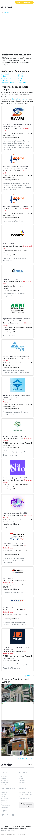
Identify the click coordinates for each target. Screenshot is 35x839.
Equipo (3, 796)
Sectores (4, 782)
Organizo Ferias (24, 798)
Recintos (4, 785)
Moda (20, 78)
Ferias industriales (7, 82)
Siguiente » (28, 675)
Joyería (20, 74)
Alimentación (5, 74)
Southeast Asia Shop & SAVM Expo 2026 (17, 206)
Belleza (3, 76)
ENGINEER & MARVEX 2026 (13, 543)
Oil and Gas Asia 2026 (10, 279)
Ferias (4, 772)
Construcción (6, 78)
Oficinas (4, 801)
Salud (20, 80)
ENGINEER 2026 (9, 578)
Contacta (4, 798)
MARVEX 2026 (8, 608)
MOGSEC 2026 (8, 244)
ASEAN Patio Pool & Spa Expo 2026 (16, 356)
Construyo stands (25, 792)
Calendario (5, 776)
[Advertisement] (17, 32)
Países (3, 778)
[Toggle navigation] (31, 7)
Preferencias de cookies (8, 830)
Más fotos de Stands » (26, 758)
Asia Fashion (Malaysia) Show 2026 (15, 478)
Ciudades (4, 780)
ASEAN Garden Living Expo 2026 (14, 436)
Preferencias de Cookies (26, 805)
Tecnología (22, 82)
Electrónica (5, 80)
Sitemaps (23, 772)
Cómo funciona (6, 803)
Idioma (30, 764)
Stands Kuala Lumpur (19, 99)
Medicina (21, 76)
